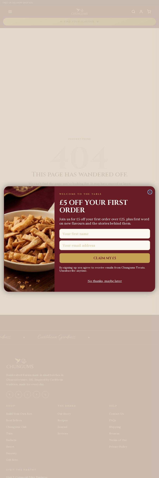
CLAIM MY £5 (104, 258)
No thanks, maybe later (105, 281)
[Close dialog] (150, 192)
